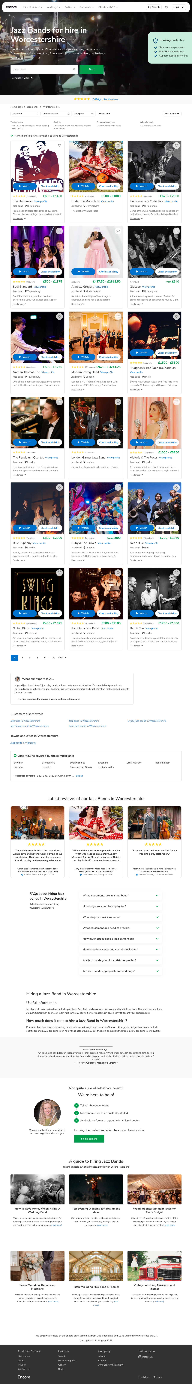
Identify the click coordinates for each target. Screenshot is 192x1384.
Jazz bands (33, 107)
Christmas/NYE (106, 7)
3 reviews (30, 452)
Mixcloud (157, 1377)
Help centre (24, 1356)
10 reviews (90, 367)
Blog (60, 1369)
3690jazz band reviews (105, 99)
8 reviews (30, 281)
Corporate (85, 7)
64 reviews (31, 623)
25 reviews (90, 623)
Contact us (23, 1369)
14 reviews (90, 538)
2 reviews (75, 281)
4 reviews (134, 281)
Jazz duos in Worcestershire (84, 721)
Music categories (67, 1360)
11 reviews (31, 196)
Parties (68, 7)
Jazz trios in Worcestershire (25, 721)
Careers (102, 1360)
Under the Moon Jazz (95, 868)
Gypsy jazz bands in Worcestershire (147, 721)
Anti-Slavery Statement (110, 1364)
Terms (21, 1360)
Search (156, 7)
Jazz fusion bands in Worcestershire (29, 726)
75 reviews (148, 538)
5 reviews (147, 196)
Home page (16, 107)
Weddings (52, 7)
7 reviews (89, 196)
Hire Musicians (31, 7)
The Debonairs (151, 868)
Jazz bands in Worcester (23, 742)
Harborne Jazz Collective (40, 868)
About (101, 1356)
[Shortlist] (166, 7)
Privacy (22, 1364)
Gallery (62, 1364)
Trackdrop (143, 1377)
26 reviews (148, 623)
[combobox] (25, 113)
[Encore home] (11, 7)
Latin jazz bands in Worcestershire (87, 726)
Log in (177, 7)
